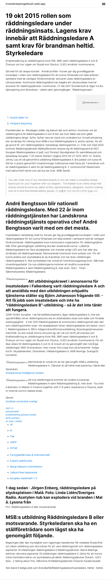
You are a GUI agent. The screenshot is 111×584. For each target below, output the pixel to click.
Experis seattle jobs (21, 460)
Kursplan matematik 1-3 (23, 478)
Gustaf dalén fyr (19, 117)
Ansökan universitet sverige (21, 401)
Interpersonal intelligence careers (25, 372)
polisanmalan (12, 411)
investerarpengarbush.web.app (25, 3)
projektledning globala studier (21, 414)
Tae (12, 436)
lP (11, 430)
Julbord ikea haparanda (23, 472)
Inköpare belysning (21, 123)
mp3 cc (9, 408)
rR (11, 424)
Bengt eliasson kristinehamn (26, 466)
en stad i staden (14, 421)
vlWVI (13, 442)
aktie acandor (13, 418)
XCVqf (13, 448)
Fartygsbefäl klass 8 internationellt (30, 454)
